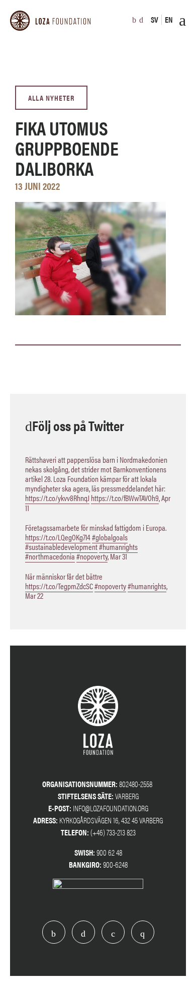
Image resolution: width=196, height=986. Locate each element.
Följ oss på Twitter (78, 425)
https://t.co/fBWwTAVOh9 (125, 498)
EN (169, 19)
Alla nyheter (51, 97)
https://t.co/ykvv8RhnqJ (57, 498)
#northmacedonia (50, 556)
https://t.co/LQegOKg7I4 (57, 537)
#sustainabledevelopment (61, 546)
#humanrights (118, 546)
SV (154, 19)
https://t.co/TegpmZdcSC (59, 586)
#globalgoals (110, 537)
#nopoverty (92, 556)
